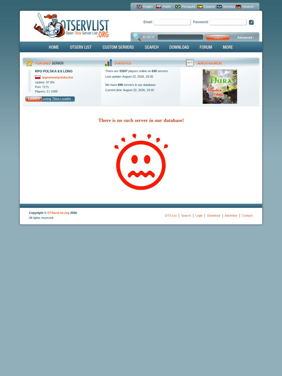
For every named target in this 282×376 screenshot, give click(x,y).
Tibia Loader (61, 99)
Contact (247, 215)
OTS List (171, 215)
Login (199, 215)
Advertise (231, 215)
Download (213, 215)
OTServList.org (58, 212)
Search (186, 215)
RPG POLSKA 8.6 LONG (53, 71)
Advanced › (245, 37)
